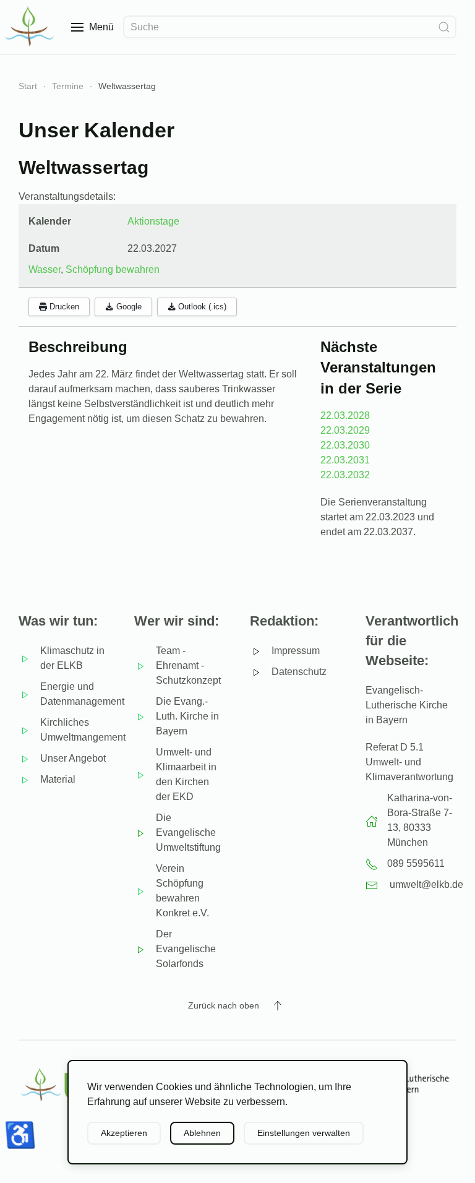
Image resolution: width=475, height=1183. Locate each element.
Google (128, 306)
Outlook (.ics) (201, 306)
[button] (92, 27)
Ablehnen (202, 1133)
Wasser (44, 269)
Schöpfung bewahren (113, 269)
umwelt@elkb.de (426, 884)
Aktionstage (153, 221)
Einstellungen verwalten (303, 1133)
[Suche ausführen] (444, 26)
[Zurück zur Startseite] (31, 27)
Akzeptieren (124, 1133)
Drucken (63, 306)
